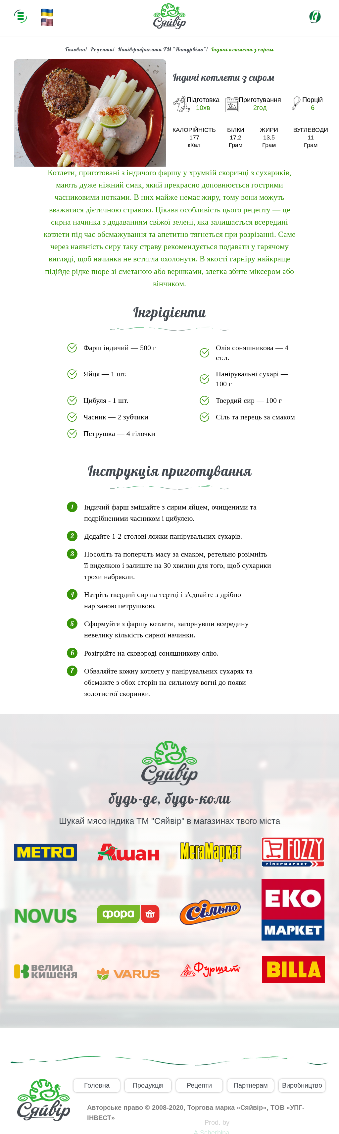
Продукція (148, 1085)
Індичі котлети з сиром (242, 49)
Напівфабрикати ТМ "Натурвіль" (162, 49)
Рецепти (101, 49)
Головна (75, 49)
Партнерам (251, 1085)
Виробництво (302, 1085)
